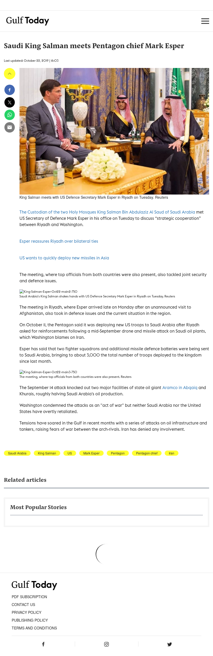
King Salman (47, 453)
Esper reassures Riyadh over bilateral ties (58, 241)
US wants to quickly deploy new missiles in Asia (64, 257)
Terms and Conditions (34, 627)
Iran (171, 453)
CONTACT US (23, 604)
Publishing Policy (30, 620)
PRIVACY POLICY (26, 612)
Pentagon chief (146, 453)
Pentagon (118, 453)
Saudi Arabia (17, 453)
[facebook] (9, 90)
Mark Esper (91, 453)
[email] (9, 127)
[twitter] (9, 102)
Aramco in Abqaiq (180, 387)
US (70, 453)
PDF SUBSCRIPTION (29, 596)
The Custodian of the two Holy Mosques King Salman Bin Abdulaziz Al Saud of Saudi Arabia (107, 212)
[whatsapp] (9, 115)
